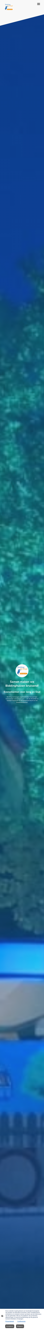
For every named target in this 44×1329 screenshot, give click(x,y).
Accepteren (9, 1326)
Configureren (21, 1321)
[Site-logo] (9, 7)
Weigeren (20, 1326)
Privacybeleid (9, 1321)
